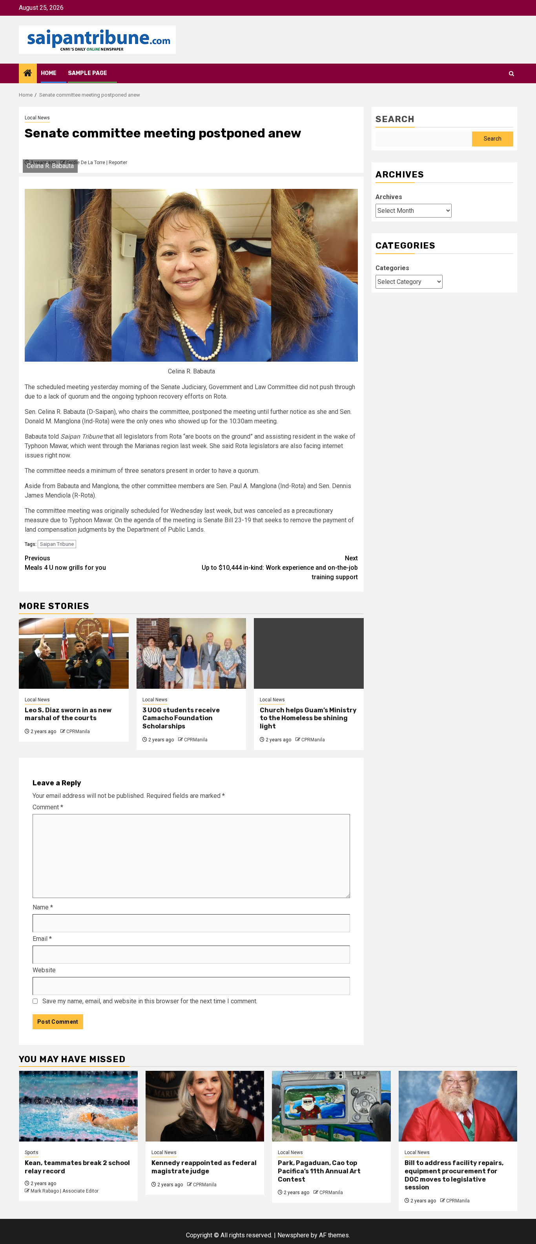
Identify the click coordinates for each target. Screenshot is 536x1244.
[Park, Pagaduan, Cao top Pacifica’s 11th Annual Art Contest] (331, 1106)
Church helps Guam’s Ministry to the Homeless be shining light (308, 718)
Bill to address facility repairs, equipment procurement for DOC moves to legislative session (454, 1175)
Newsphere (293, 1235)
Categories (392, 268)
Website (44, 970)
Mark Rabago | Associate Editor (64, 1191)
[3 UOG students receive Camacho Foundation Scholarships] (191, 653)
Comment (48, 807)
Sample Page (87, 73)
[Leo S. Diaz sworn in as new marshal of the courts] (74, 653)
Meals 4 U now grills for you (66, 562)
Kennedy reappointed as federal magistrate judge (204, 1167)
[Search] (511, 73)
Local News (37, 118)
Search (395, 119)
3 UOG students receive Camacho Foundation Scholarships (181, 718)
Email (42, 938)
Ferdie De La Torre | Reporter (96, 162)
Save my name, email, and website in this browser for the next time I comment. (149, 1001)
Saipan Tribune (57, 544)
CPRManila (78, 731)
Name (43, 907)
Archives (389, 197)
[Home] (28, 73)
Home (49, 73)
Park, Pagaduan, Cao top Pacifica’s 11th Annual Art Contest (319, 1171)
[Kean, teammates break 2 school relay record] (78, 1106)
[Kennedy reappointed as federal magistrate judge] (205, 1106)
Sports (31, 1152)
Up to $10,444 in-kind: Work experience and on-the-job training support (280, 567)
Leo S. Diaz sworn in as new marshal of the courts (68, 714)
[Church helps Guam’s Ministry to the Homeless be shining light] (309, 653)
